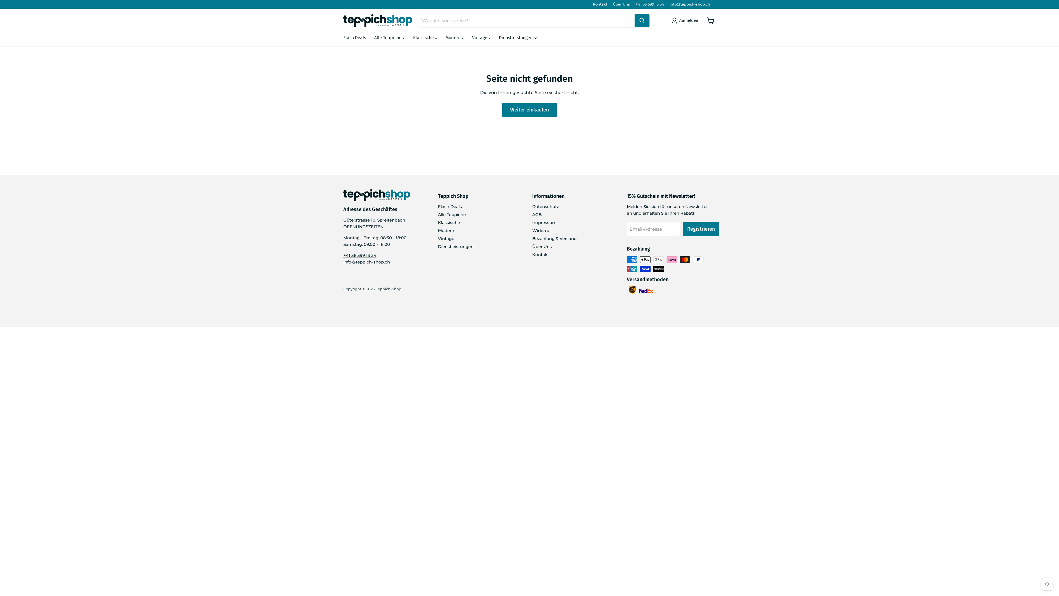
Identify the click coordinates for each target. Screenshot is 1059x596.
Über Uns (621, 4)
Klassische (424, 37)
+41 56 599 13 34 (649, 4)
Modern (453, 37)
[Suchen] (642, 20)
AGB (537, 214)
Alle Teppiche (388, 37)
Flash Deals (354, 37)
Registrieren (701, 229)
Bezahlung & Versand (554, 238)
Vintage (480, 37)
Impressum (544, 222)
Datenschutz (545, 206)
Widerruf (541, 230)
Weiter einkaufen (529, 110)
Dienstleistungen (516, 37)
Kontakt (600, 4)
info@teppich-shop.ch (690, 4)
